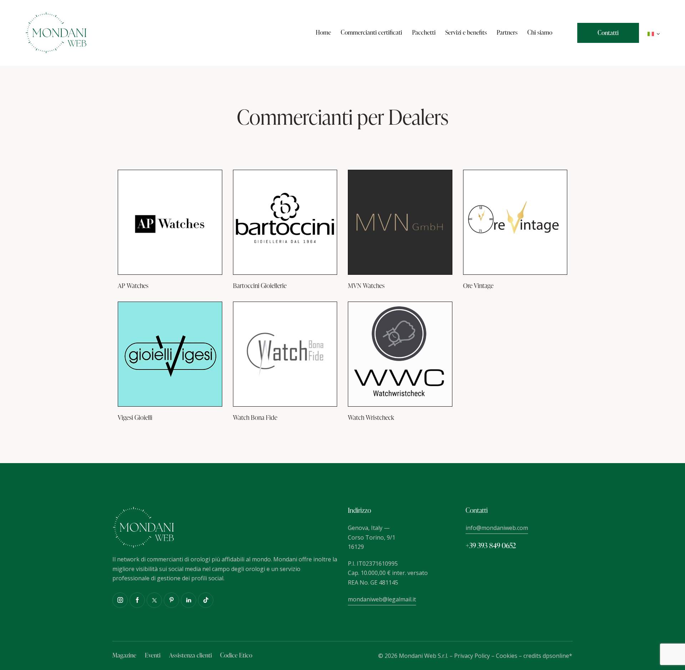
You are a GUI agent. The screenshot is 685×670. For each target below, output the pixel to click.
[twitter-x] (154, 600)
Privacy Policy (472, 656)
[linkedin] (188, 600)
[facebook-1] (137, 600)
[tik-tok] (205, 600)
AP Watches (133, 285)
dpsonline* (557, 656)
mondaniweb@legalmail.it (382, 599)
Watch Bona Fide (255, 417)
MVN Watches (366, 285)
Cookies (506, 656)
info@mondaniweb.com (497, 528)
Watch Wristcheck (371, 417)
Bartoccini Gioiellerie (259, 285)
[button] (654, 33)
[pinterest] (171, 600)
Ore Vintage (478, 285)
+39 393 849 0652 (491, 545)
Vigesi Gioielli (135, 417)
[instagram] (120, 600)
